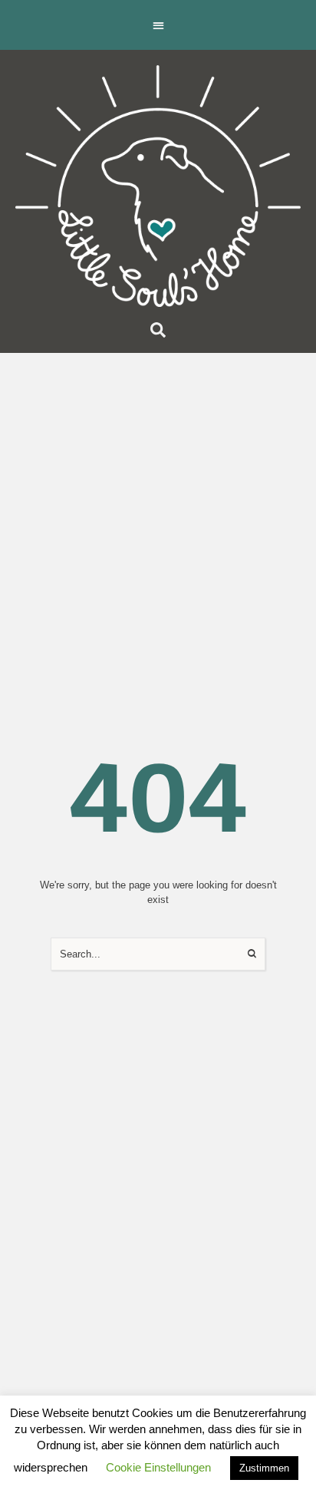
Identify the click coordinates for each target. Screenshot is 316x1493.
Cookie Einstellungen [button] (158, 1467)
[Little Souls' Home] (158, 186)
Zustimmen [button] (264, 1468)
